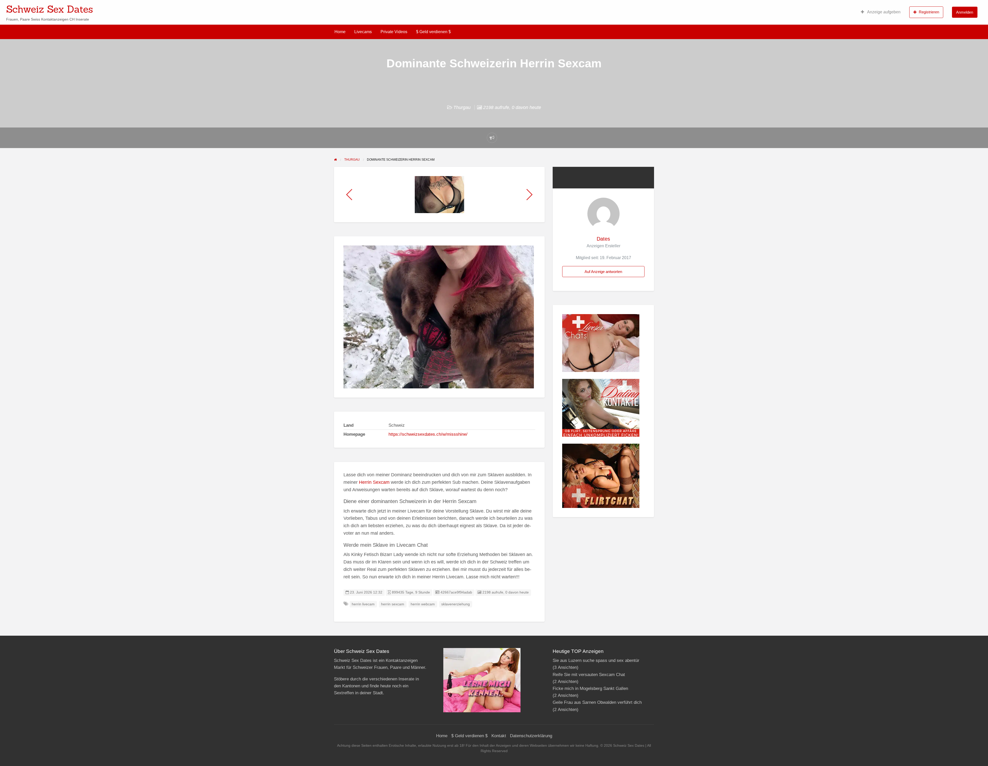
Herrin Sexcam (374, 482)
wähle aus (527, 7)
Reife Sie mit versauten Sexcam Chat (589, 674)
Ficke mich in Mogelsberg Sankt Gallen (590, 688)
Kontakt (498, 735)
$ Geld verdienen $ (433, 32)
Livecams (363, 32)
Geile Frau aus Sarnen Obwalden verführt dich (597, 702)
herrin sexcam (392, 604)
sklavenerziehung (455, 604)
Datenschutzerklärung (531, 735)
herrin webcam (423, 604)
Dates (603, 239)
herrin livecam (363, 604)
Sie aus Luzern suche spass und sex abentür (596, 660)
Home (340, 32)
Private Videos (394, 32)
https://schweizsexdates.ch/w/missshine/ (428, 434)
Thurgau (462, 107)
